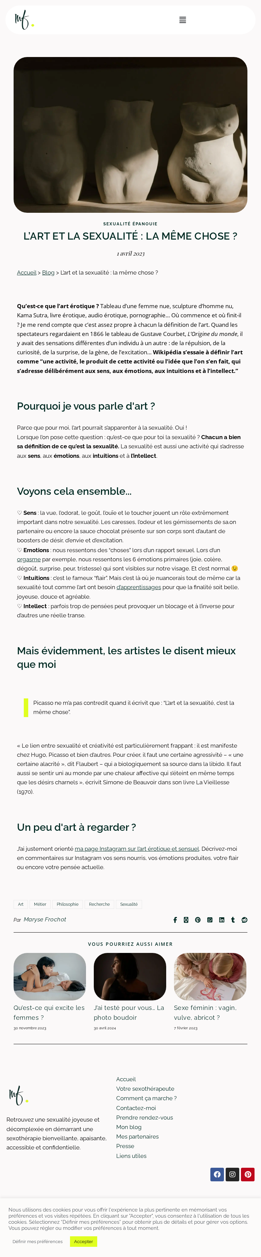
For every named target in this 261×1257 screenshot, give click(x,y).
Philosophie (68, 904)
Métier (40, 904)
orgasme (29, 559)
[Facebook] (217, 1174)
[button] (182, 20)
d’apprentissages (139, 587)
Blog (48, 272)
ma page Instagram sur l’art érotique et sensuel (137, 848)
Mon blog (129, 1127)
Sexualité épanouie (130, 224)
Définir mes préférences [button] (38, 1241)
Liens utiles (131, 1155)
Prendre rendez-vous (144, 1117)
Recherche (99, 904)
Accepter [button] (83, 1241)
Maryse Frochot (45, 919)
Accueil (26, 272)
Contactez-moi (136, 1108)
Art (20, 904)
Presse (125, 1146)
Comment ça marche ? (146, 1098)
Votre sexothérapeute (145, 1088)
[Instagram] (232, 1174)
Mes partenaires (137, 1136)
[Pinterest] (248, 1174)
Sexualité (129, 904)
